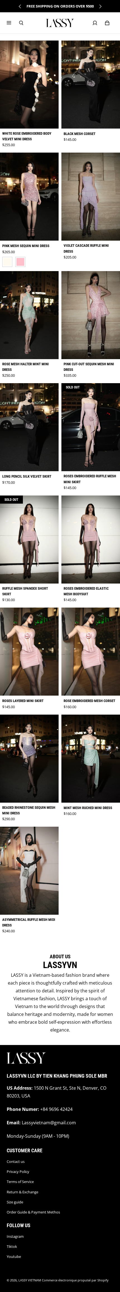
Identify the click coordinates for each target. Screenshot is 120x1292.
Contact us (16, 1161)
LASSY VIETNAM (29, 1280)
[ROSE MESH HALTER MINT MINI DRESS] (29, 315)
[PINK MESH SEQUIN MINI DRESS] (29, 197)
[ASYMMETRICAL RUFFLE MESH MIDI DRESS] (29, 871)
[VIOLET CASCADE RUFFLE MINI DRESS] (90, 197)
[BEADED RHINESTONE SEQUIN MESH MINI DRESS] (29, 759)
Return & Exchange (22, 1191)
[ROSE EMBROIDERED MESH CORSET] (90, 652)
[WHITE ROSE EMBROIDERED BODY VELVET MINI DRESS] (29, 85)
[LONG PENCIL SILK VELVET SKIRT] (29, 427)
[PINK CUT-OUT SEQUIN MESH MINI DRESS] (90, 315)
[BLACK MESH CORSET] (90, 85)
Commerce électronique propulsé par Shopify (75, 1280)
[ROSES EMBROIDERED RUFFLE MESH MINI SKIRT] (90, 427)
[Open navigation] (13, 23)
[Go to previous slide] (20, 6)
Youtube (14, 1256)
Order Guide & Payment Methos (33, 1212)
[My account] (95, 23)
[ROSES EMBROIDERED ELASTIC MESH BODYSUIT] (90, 540)
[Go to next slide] (100, 6)
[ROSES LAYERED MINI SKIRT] (29, 652)
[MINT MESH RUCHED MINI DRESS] (90, 759)
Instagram (15, 1236)
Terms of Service (20, 1181)
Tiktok (12, 1246)
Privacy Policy (18, 1171)
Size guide (15, 1202)
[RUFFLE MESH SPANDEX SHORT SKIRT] (29, 540)
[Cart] (107, 23)
